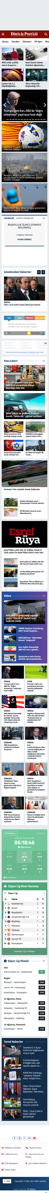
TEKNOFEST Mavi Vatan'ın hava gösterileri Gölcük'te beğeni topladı (12, 784)
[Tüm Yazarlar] (44, 218)
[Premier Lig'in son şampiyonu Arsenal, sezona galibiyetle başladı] (36, 672)
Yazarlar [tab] (9, 218)
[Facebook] (14, 1138)
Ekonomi (27, 41)
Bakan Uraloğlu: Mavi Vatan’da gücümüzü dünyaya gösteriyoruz (36, 818)
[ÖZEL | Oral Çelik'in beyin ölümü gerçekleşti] (24, 288)
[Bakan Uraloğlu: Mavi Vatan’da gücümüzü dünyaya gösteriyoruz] (36, 803)
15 (44, 119)
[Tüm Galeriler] (44, 361)
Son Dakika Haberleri (37, 1163)
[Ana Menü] (3, 34)
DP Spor (38, 41)
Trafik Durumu (11, 1154)
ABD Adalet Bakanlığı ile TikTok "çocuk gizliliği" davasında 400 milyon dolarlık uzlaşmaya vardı (12, 717)
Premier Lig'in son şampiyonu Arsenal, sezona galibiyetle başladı (35, 687)
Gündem (15, 41)
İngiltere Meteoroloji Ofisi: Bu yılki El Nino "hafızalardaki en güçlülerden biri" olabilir (36, 717)
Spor (29, 681)
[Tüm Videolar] (44, 596)
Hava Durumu (35, 1148)
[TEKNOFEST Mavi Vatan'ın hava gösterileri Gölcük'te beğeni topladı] (13, 769)
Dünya (5, 41)
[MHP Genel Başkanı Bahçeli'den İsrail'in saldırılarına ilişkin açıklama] (13, 803)
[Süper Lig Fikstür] (44, 961)
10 (30, 119)
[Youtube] (34, 1138)
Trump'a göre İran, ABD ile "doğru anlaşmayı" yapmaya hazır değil (12, 687)
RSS (8, 1181)
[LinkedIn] (29, 1138)
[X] (19, 1138)
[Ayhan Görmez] (24, 234)
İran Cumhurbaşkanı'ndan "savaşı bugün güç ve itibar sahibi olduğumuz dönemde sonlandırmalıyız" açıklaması (36, 751)
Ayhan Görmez (24, 239)
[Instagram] (24, 1138)
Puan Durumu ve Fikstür (35, 1155)
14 (41, 119)
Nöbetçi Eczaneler (13, 1148)
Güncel (7, 302)
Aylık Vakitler (11, 877)
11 (33, 119)
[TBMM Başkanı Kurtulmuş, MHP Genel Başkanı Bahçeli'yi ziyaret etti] (10, 629)
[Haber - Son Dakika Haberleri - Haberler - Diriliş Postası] (24, 34)
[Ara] (46, 34)
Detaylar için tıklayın (24, 951)
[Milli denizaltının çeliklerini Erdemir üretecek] (13, 733)
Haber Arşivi (10, 1170)
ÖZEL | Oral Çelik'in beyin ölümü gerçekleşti (22, 305)
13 (39, 119)
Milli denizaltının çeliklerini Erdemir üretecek (11, 747)
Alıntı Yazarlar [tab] (24, 218)
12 (36, 119)
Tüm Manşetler (11, 1163)
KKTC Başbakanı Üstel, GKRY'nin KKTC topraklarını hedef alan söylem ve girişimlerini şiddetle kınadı (36, 786)
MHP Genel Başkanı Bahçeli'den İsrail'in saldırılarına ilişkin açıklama (12, 818)
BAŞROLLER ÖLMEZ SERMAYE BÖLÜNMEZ (24, 226)
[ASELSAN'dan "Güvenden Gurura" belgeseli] (10, 639)
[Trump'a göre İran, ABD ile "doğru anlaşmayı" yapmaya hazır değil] (13, 672)
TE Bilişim (31, 1189)
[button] (5, 105)
